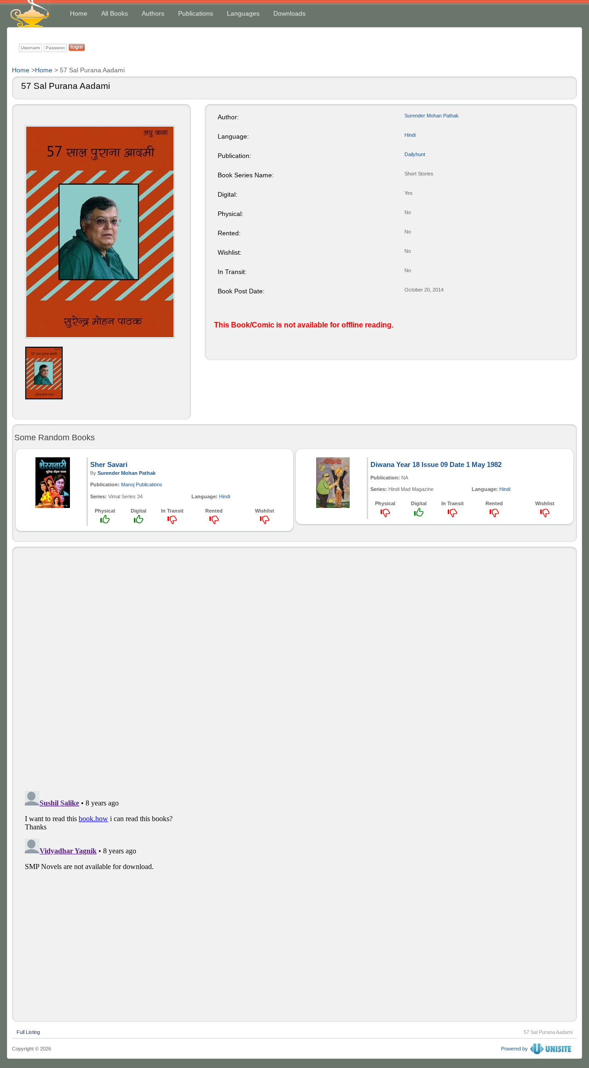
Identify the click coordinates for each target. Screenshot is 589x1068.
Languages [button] (243, 13)
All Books (114, 13)
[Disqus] (294, 666)
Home (78, 13)
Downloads (289, 13)
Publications (195, 13)
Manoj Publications (141, 484)
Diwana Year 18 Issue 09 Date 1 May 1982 (436, 464)
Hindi (410, 135)
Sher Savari (108, 464)
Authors (153, 13)
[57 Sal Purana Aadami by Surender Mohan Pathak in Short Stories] (100, 231)
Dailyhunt (414, 154)
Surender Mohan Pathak (431, 115)
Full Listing (28, 1031)
